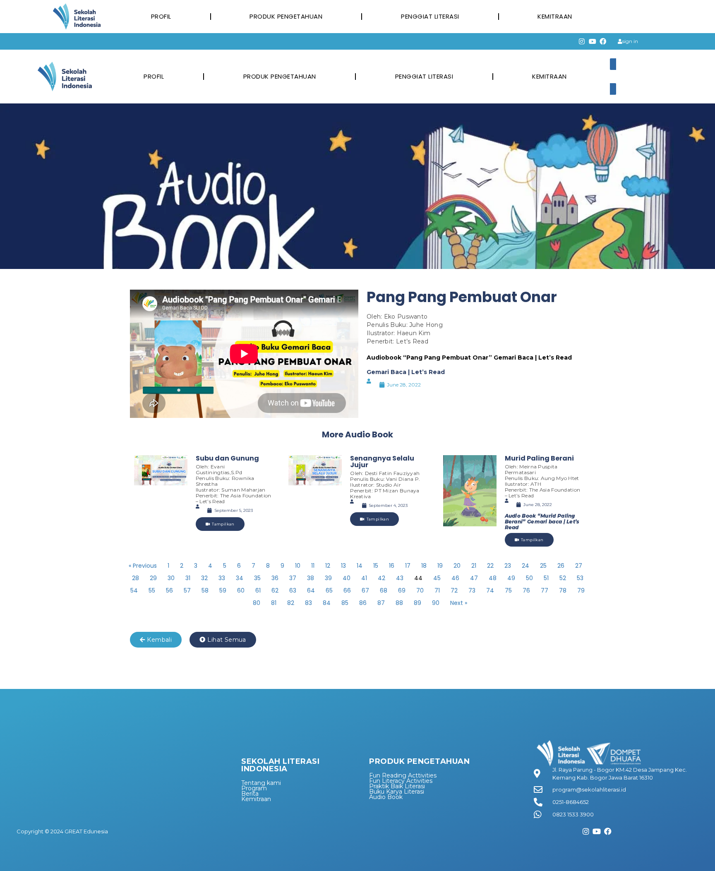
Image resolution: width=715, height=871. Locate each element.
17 (407, 565)
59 (222, 590)
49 (511, 578)
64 (311, 590)
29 (153, 578)
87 (381, 603)
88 (399, 603)
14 (359, 565)
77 (544, 590)
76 (526, 590)
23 (507, 565)
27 (578, 565)
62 (274, 590)
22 (490, 565)
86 (363, 603)
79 (581, 590)
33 (221, 578)
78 (562, 590)
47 (474, 578)
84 (327, 603)
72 (454, 590)
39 (328, 578)
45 (437, 578)
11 (312, 565)
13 (343, 565)
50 (529, 578)
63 (292, 590)
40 (346, 578)
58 (205, 590)
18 (424, 565)
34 (239, 578)
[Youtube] (592, 41)
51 (546, 578)
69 (401, 590)
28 (135, 578)
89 (417, 603)
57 (187, 590)
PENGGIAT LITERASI (430, 16)
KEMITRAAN (554, 16)
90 (435, 603)
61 (258, 590)
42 (381, 578)
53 (580, 578)
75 (508, 590)
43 (399, 578)
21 (473, 565)
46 (455, 578)
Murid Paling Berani (539, 458)
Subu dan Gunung (227, 458)
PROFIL (161, 16)
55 (152, 590)
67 (365, 590)
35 (257, 578)
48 (493, 578)
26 (560, 565)
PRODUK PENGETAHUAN (286, 16)
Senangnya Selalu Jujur (382, 461)
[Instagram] (581, 41)
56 (169, 590)
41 (364, 578)
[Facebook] (603, 41)
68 (383, 590)
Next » (458, 603)
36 (274, 578)
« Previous (143, 565)
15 (375, 565)
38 (310, 578)
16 (391, 565)
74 (490, 590)
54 (134, 590)
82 (290, 603)
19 (440, 565)
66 (347, 590)
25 (543, 565)
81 (273, 603)
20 (457, 565)
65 (329, 590)
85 (344, 603)
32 (204, 578)
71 (437, 590)
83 (308, 603)
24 (525, 565)
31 (187, 578)
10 (297, 565)
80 (256, 603)
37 (292, 578)
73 (471, 590)
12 (327, 565)
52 (562, 578)
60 (241, 590)
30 (171, 578)
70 (420, 590)
